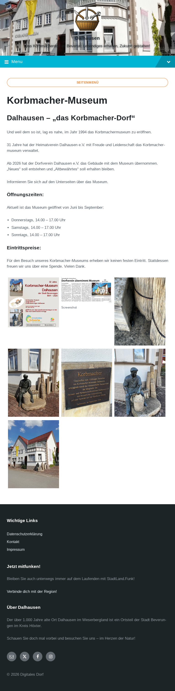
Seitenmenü (88, 82)
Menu (17, 61)
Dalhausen (87, 38)
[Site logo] (87, 30)
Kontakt (13, 542)
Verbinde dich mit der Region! (32, 591)
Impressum (16, 549)
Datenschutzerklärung (24, 534)
